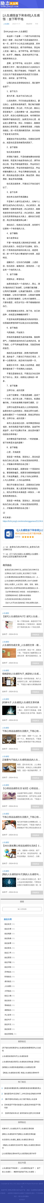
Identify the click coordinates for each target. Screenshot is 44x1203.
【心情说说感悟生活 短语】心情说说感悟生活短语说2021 (22, 788)
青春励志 (10, 1005)
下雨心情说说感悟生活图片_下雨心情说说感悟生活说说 (22, 731)
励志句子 (10, 1020)
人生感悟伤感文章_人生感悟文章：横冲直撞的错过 (22, 645)
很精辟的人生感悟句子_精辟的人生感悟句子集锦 (22, 674)
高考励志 (10, 972)
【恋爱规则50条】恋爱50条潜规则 (18, 595)
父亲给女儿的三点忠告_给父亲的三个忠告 (21, 573)
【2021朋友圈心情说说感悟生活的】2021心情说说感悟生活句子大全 (22, 845)
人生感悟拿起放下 (27, 1168)
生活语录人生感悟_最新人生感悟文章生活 (18, 1140)
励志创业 (10, 1000)
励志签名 (10, 948)
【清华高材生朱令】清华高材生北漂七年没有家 (22, 1113)
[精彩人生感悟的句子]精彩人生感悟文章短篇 (19, 1134)
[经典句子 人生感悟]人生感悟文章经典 (20, 702)
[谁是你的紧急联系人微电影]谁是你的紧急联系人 (22, 1088)
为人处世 (10, 1015)
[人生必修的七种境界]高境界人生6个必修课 (21, 581)
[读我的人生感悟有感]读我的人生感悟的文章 (19, 1067)
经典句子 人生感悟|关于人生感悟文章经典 (18, 1129)
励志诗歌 (10, 967)
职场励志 (10, 977)
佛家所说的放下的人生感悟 (24, 1172)
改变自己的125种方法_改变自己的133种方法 (22, 570)
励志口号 (10, 953)
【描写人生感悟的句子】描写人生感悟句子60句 (22, 616)
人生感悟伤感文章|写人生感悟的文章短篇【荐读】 (21, 1062)
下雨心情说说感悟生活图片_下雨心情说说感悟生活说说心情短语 (22, 817)
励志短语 (10, 1029)
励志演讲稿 (10, 1034)
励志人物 (10, 996)
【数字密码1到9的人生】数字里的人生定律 (20, 1099)
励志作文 (10, 1024)
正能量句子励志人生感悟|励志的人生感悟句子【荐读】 (22, 759)
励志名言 (10, 924)
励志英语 (10, 957)
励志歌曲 (10, 938)
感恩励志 (10, 1010)
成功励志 (10, 981)
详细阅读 (35, 635)
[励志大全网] (9, 6)
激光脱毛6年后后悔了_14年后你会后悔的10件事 (22, 1094)
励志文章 (10, 929)
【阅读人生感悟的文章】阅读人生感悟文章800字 (20, 1073)
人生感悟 (6, 24)
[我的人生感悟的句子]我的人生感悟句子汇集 (22, 874)
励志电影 (10, 934)
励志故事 (10, 943)
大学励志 (10, 991)
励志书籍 (10, 962)
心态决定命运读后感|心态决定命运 (18, 599)
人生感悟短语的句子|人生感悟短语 (15, 1056)
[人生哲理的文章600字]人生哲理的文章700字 (19, 1154)
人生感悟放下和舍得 (9, 1168)
